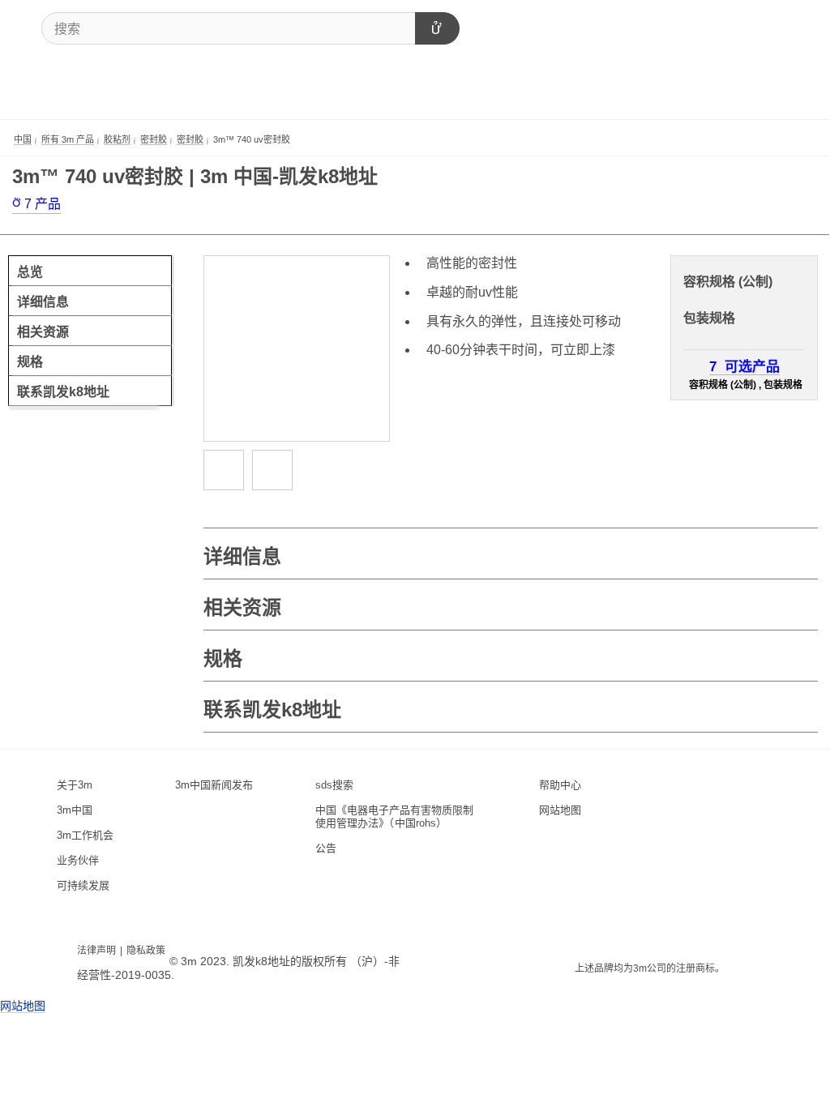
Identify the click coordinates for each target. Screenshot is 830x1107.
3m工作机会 (85, 835)
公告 (325, 848)
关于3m (74, 785)
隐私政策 (145, 950)
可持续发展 (83, 885)
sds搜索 (334, 785)
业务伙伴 (78, 860)
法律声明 (96, 950)
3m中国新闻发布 (214, 785)
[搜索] (437, 28)
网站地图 (22, 1005)
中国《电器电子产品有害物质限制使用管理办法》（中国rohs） (394, 816)
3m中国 (74, 810)
